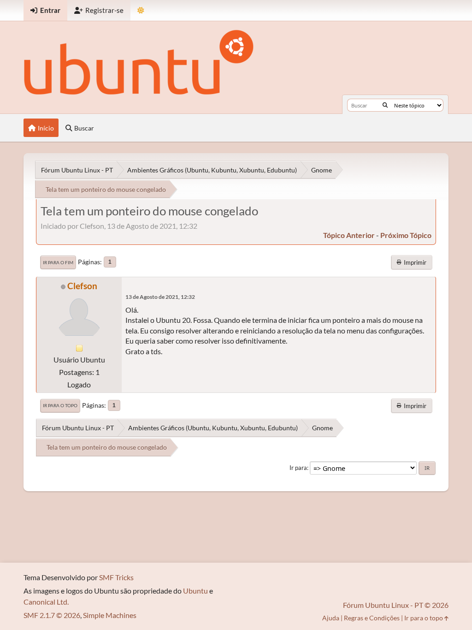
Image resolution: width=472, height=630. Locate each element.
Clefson (82, 285)
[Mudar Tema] (140, 10)
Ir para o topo (60, 405)
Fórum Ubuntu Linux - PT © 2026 (395, 604)
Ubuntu (195, 590)
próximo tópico (405, 235)
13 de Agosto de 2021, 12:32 (160, 297)
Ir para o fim (58, 262)
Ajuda (330, 618)
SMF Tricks (116, 577)
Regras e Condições (372, 618)
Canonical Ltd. (46, 601)
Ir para (298, 467)
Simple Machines (109, 615)
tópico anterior (349, 235)
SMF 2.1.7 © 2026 (52, 615)
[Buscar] (385, 105)
